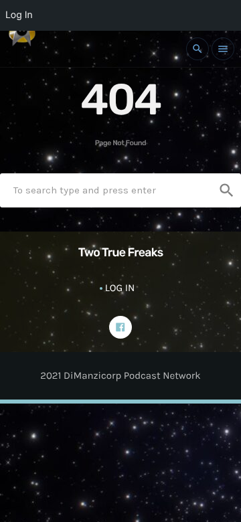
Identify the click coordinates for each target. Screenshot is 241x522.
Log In (120, 288)
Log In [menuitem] (19, 15)
